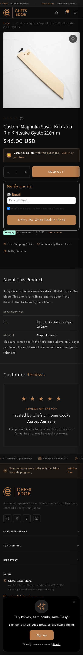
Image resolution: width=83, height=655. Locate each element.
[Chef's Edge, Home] (15, 12)
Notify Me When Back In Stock (41, 220)
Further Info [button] (12, 545)
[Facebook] (17, 518)
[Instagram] (7, 518)
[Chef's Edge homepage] (41, 492)
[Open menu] (75, 13)
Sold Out (56, 172)
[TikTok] (27, 518)
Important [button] (10, 560)
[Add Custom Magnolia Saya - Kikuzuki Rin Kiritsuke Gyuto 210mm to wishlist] (73, 39)
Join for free (72, 470)
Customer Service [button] (15, 531)
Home (6, 23)
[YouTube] (36, 518)
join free (18, 157)
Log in (66, 153)
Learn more (55, 232)
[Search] (56, 13)
